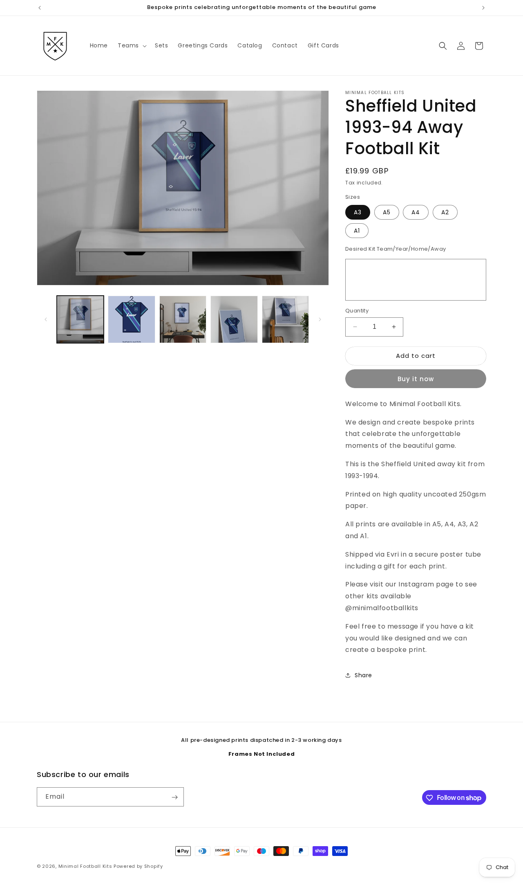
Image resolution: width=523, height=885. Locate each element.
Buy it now (416, 379)
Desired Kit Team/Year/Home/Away (395, 249)
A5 (387, 212)
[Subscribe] (174, 797)
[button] (131, 45)
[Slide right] (320, 319)
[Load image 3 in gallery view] (182, 319)
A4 (415, 212)
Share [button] (363, 675)
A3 (358, 212)
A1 (357, 231)
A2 (445, 212)
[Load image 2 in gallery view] (131, 319)
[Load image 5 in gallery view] (285, 319)
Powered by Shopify (138, 866)
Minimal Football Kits (85, 866)
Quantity (357, 310)
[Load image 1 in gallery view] (80, 319)
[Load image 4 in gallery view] (233, 319)
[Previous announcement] (40, 8)
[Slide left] (46, 319)
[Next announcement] (483, 8)
